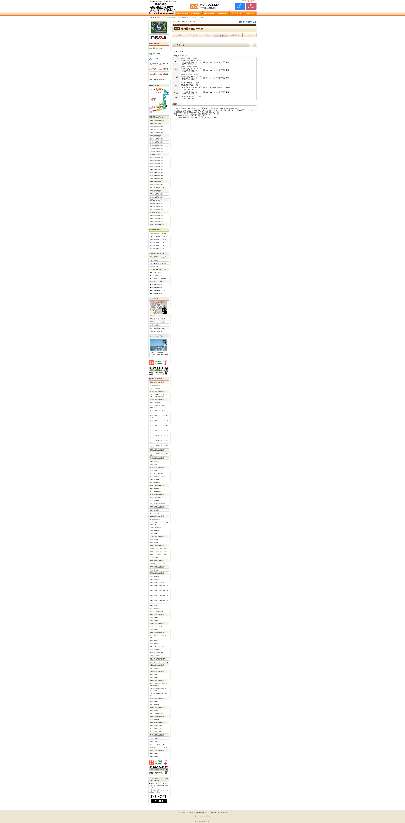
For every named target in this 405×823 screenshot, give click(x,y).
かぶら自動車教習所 (155, 491)
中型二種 (165, 69)
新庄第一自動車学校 (155, 402)
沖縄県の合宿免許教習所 (157, 224)
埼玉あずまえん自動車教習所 (157, 504)
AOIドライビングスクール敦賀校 (158, 554)
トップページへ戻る (203, 816)
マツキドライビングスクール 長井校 (159, 436)
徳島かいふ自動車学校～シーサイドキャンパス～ (158, 694)
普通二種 (165, 64)
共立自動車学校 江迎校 (156, 732)
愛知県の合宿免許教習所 (156, 175)
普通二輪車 (156, 53)
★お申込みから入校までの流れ (158, 263)
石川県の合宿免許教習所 (156, 160)
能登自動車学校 (154, 542)
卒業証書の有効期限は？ (156, 331)
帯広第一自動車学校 (155, 388)
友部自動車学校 (154, 464)
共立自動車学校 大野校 (156, 728)
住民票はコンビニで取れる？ (157, 322)
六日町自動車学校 (154, 530)
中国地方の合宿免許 (155, 191)
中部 (167, 17)
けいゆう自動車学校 (155, 738)
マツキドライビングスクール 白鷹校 (159, 431)
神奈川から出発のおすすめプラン (158, 236)
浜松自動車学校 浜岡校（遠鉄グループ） (159, 586)
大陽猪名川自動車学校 (156, 656)
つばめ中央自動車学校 (156, 527)
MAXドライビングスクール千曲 (158, 564)
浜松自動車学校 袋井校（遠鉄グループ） (159, 591)
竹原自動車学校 (154, 677)
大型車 (154, 74)
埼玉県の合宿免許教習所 (156, 148)
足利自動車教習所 (154, 479)
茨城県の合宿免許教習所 (156, 139)
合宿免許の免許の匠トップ (155, 17)
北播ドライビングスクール (157, 646)
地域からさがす (154, 85)
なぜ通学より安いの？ (156, 325)
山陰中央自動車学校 (155, 668)
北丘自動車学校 (154, 756)
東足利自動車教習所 (155, 482)
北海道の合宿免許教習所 (157, 120)
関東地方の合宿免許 (155, 136)
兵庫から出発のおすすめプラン (158, 245)
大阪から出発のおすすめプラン (158, 242)
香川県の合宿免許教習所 (156, 206)
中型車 (154, 69)
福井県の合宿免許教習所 (156, 163)
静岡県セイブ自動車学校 (156, 611)
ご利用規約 (182, 812)
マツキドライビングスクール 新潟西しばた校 (159, 523)
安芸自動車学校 (154, 710)
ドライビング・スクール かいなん (159, 662)
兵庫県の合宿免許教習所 (156, 184)
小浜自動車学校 (154, 557)
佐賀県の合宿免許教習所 (156, 215)
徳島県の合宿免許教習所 (156, 203)
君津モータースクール (156, 513)
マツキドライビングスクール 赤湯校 (159, 441)
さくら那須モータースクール (157, 476)
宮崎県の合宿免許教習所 (156, 221)
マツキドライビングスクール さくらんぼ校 (159, 406)
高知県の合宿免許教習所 (156, 209)
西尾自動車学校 (154, 620)
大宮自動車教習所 (154, 461)
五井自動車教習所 (154, 510)
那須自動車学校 (154, 470)
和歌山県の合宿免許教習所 (157, 187)
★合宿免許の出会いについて (157, 290)
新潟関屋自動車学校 (155, 519)
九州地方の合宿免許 (155, 212)
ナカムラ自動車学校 (155, 741)
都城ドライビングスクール (157, 744)
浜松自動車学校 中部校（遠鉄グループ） (159, 596)
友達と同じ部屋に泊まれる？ (157, 328)
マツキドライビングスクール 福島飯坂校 (159, 454)
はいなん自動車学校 (155, 579)
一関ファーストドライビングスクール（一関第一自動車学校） (158, 395)
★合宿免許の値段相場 (156, 284)
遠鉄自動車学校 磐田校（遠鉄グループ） (159, 601)
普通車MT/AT (157, 48)
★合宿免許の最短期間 (156, 287)
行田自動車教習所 (154, 500)
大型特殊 (155, 79)
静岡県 (173, 17)
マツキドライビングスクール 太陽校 (159, 421)
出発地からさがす (155, 229)
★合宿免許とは (154, 260)
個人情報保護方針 (203, 812)
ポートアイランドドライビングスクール (158, 636)
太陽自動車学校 (154, 539)
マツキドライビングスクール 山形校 (159, 426)
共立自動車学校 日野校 (156, 725)
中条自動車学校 (154, 533)
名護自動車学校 (154, 753)
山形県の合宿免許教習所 (156, 129)
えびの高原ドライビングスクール (158, 747)
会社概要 (214, 812)
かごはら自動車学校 (155, 497)
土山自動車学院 (154, 643)
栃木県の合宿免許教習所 (156, 142)
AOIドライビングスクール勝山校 (158, 551)
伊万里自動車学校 (154, 719)
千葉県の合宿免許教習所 (156, 151)
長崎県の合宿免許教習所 (156, 218)
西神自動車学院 (154, 640)
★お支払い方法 (154, 266)
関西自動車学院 (154, 701)
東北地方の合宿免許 (155, 123)
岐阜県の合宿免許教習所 (156, 169)
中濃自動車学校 (154, 570)
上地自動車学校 (154, 617)
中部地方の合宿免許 (155, 154)
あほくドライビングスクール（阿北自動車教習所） (158, 684)
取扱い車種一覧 (154, 43)
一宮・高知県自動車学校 (156, 713)
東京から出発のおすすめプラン (158, 233)
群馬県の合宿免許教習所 (156, 145)
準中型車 (155, 64)
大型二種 (165, 74)
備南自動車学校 (154, 674)
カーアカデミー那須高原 (156, 473)
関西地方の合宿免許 (155, 181)
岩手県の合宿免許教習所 (156, 126)
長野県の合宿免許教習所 (156, 166)
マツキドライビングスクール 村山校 (159, 411)
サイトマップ (222, 812)
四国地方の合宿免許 (155, 200)
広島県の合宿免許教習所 (156, 197)
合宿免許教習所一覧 (156, 379)
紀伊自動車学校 (154, 629)
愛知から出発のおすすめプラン (158, 239)
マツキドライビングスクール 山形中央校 (159, 416)
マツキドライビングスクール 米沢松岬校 (159, 446)
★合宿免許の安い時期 (156, 293)
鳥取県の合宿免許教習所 (156, 194)
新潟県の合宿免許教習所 (156, 157)
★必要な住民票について (156, 275)
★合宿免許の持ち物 (155, 272)
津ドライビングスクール (156, 626)
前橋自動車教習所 (154, 488)
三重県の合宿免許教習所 (156, 178)
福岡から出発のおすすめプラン (158, 248)
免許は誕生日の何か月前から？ (158, 319)
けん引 (165, 79)
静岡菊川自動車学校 (183, 17)
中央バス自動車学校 (155, 385)
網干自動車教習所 (154, 649)
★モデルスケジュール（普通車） (158, 278)
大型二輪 (155, 58)
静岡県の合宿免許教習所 (156, 172)
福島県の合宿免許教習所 (156, 132)
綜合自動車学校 (154, 605)
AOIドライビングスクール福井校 (158, 548)
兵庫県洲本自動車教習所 (156, 652)
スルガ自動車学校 (154, 576)
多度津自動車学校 (154, 704)
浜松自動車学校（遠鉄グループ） (158, 582)
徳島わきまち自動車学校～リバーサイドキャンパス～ (158, 689)
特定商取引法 (191, 812)
